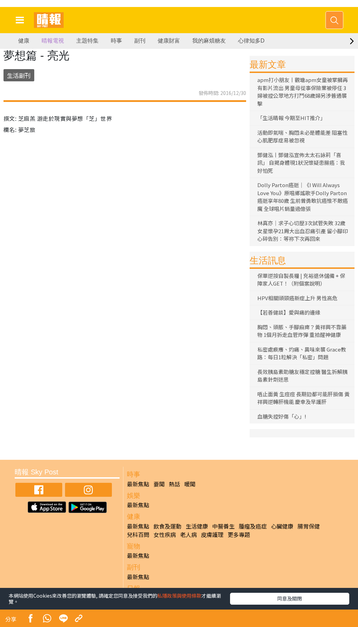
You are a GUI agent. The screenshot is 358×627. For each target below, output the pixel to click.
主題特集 (87, 41)
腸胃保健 (309, 526)
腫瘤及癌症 (253, 526)
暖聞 (189, 484)
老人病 (188, 534)
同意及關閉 (289, 598)
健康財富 (169, 41)
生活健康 (197, 526)
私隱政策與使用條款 (179, 595)
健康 (23, 41)
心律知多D (251, 41)
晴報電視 (53, 41)
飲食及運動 (167, 526)
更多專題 (239, 534)
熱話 (174, 484)
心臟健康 (282, 526)
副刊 (139, 41)
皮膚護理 (212, 534)
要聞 (159, 484)
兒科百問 (138, 534)
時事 (116, 41)
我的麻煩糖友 (209, 41)
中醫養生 (223, 526)
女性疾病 (164, 534)
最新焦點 (138, 484)
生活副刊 (19, 75)
